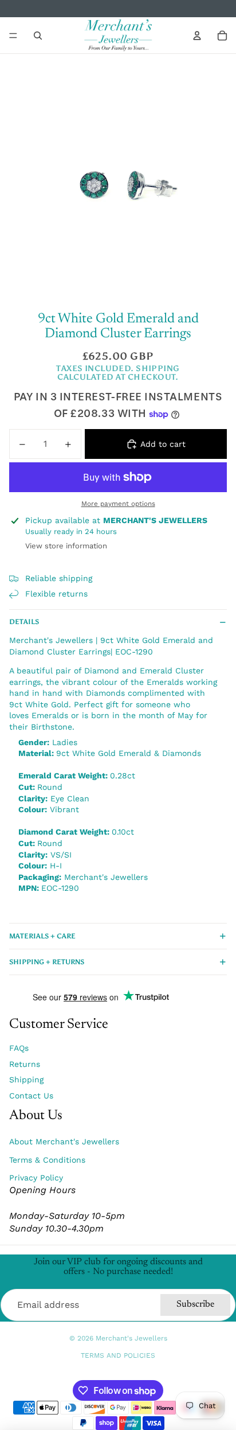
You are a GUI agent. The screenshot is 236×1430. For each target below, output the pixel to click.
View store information (66, 545)
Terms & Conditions (47, 1159)
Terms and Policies (118, 1355)
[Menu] (13, 35)
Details (24, 622)
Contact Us (31, 1095)
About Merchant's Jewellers (64, 1141)
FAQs (19, 1048)
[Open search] (37, 35)
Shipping (26, 1079)
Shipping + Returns (46, 962)
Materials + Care (42, 936)
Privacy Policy (36, 1177)
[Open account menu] (197, 35)
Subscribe (195, 1304)
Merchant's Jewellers (131, 1338)
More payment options (118, 504)
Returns (24, 1064)
